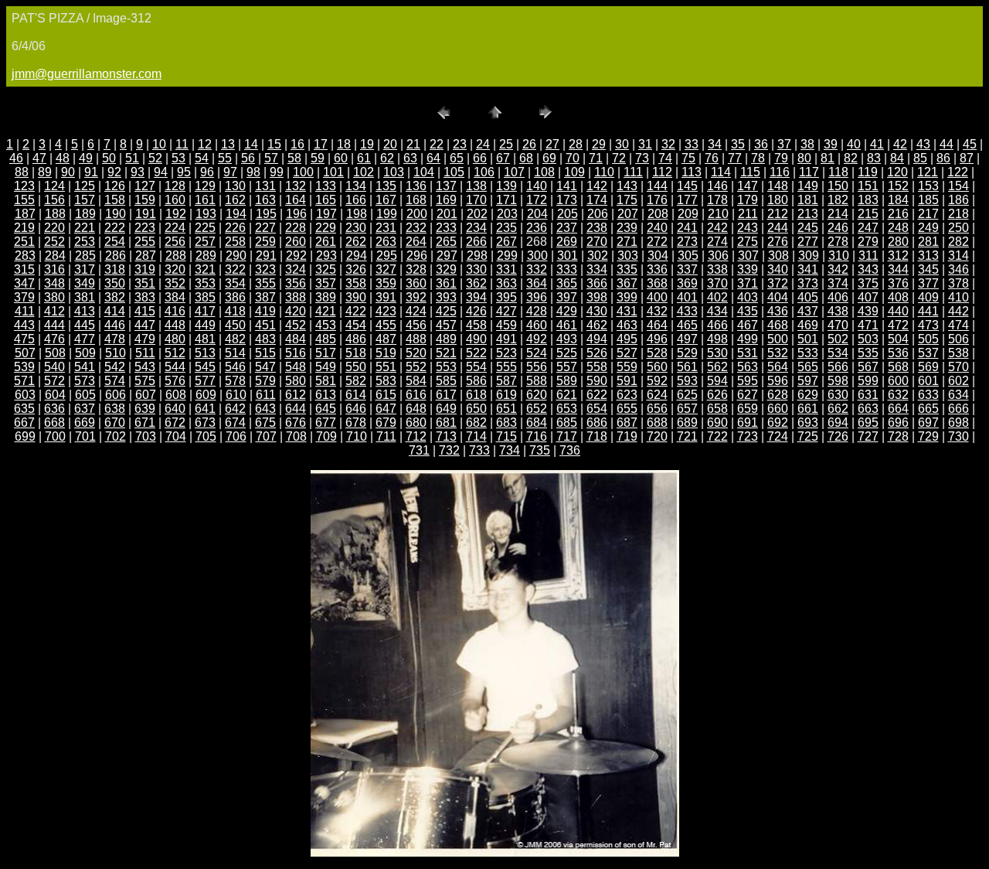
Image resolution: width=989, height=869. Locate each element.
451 (265, 325)
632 (898, 394)
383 (144, 297)
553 (446, 366)
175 (627, 199)
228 (295, 227)
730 (958, 436)
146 (717, 186)
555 (506, 366)
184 (898, 199)
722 (717, 436)
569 (928, 366)
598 (838, 380)
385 (205, 297)
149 (807, 186)
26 (529, 144)
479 (144, 339)
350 (114, 283)
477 (84, 339)
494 (596, 339)
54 (202, 158)
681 (446, 422)
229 (325, 227)
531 (747, 353)
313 (928, 255)
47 (39, 158)
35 (738, 144)
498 (717, 339)
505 (928, 339)
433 (687, 311)
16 (297, 144)
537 (928, 353)
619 (506, 394)
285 (85, 255)
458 (476, 325)
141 (566, 186)
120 (897, 172)
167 (386, 199)
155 (24, 199)
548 (295, 366)
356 (295, 283)
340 (777, 269)
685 (566, 422)
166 (355, 199)
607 (145, 394)
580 (295, 380)
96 (207, 172)
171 (506, 199)
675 (265, 422)
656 (657, 408)
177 (687, 199)
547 (265, 366)
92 (114, 172)
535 (868, 353)
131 (265, 186)
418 (235, 311)
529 (687, 353)
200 (416, 213)
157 (84, 199)
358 (355, 283)
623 (627, 394)
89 (45, 172)
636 (54, 408)
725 (807, 436)
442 (958, 311)
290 (236, 255)
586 (476, 380)
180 (777, 199)
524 (536, 353)
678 (355, 422)
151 (868, 186)
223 (144, 227)
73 (642, 158)
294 (356, 255)
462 (596, 325)
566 (838, 366)
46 (16, 158)
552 (416, 366)
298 (477, 255)
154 (958, 186)
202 (477, 213)
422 (355, 311)
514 (235, 353)
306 (718, 255)
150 (838, 186)
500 (777, 339)
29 (599, 144)
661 (807, 408)
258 (235, 241)
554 (476, 366)
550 (355, 366)
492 (536, 339)
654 (596, 408)
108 (544, 172)
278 (838, 241)
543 (144, 366)
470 (838, 325)
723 (747, 436)
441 (928, 311)
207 (627, 213)
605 (85, 394)
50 (109, 158)
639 (144, 408)
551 (386, 366)
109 (574, 172)
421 (325, 311)
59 (318, 158)
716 (536, 436)
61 (364, 158)
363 (506, 283)
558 (596, 366)
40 (854, 144)
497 (687, 339)
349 (84, 283)
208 (657, 213)
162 (235, 199)
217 (928, 213)
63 (410, 158)
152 (898, 186)
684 (536, 422)
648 (416, 408)
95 (184, 172)
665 (928, 408)
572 (54, 380)
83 (874, 158)
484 (295, 339)
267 (506, 241)
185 (928, 199)
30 (622, 144)
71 (596, 158)
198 (356, 213)
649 (446, 408)
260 (295, 241)
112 (662, 172)
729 (928, 436)
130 (235, 186)
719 (627, 436)
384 (175, 297)
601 (928, 380)
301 (567, 255)
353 (205, 283)
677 (325, 422)
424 (416, 311)
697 (928, 422)
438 (838, 311)
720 (657, 436)
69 (549, 158)
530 (717, 353)
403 (747, 297)
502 (838, 339)
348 (54, 283)
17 (321, 144)
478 (114, 339)
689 (687, 422)
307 (748, 255)
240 (657, 227)
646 (355, 408)
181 (807, 199)
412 (54, 311)
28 (576, 144)
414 (114, 311)
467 (747, 325)
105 (454, 172)
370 (717, 283)
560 (657, 366)
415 (144, 311)
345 (928, 269)
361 (446, 283)
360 (416, 283)
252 (54, 241)
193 (205, 213)
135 (386, 186)
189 (85, 213)
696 (898, 422)
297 (447, 255)
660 (777, 408)
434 (717, 311)
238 (596, 227)
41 (877, 144)
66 (480, 158)
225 (205, 227)
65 (457, 158)
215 (868, 213)
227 (265, 227)
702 (115, 436)
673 (205, 422)
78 (758, 158)
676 (295, 422)
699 (25, 436)
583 (386, 380)
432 (657, 311)
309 (808, 255)
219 (24, 227)
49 (86, 158)
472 (898, 325)
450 (235, 325)
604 (55, 394)
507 (25, 353)
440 (898, 311)
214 (838, 213)
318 (114, 269)
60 (341, 158)
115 (750, 172)
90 (68, 172)
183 (868, 199)
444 (54, 325)
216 (898, 213)
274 (717, 241)
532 (777, 353)
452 (295, 325)
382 (114, 297)
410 (958, 297)
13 (228, 144)
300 (537, 255)
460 (536, 325)
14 (251, 144)
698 (958, 422)
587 (506, 380)
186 (958, 199)
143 (627, 186)
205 (567, 213)
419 (265, 311)
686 (596, 422)
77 (735, 158)
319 (144, 269)
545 (205, 366)
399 (627, 297)
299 (507, 255)
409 (928, 297)
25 (506, 144)
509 (85, 353)
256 (175, 241)
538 (958, 353)
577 (205, 380)
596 (777, 380)
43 (923, 144)
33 (691, 144)
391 (386, 297)
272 (657, 241)
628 (777, 394)
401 (687, 297)
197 (326, 213)
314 (958, 255)
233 (446, 227)
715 (506, 436)
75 (688, 158)
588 (536, 380)
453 (325, 325)
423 (386, 311)
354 (235, 283)
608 (175, 394)
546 (235, 366)
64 (433, 158)
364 (536, 283)
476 (54, 339)
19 (367, 144)
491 (506, 339)
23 (460, 144)
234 (476, 227)
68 (526, 158)
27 (552, 144)
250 (958, 227)
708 (296, 436)
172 (536, 199)
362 (476, 283)
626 (717, 394)
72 (619, 158)
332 (536, 269)
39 (831, 144)
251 (24, 241)
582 (355, 380)
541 (84, 366)
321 (205, 269)
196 (296, 213)
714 (476, 436)
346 (958, 269)
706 (236, 436)
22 (437, 144)
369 (687, 283)
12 (205, 144)
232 (416, 227)
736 (569, 450)
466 (717, 325)
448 (175, 325)
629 (807, 394)
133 (325, 186)
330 (476, 269)
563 (747, 366)
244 (777, 227)
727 (868, 436)
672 (175, 422)
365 (566, 283)
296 (416, 255)
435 (747, 311)
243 (747, 227)
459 (506, 325)
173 (566, 199)
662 (838, 408)
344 (898, 269)
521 (446, 353)
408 (898, 297)
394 (476, 297)
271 (627, 241)
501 (807, 339)
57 (271, 158)
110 (604, 172)
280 (898, 241)
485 (325, 339)
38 (807, 144)
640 (175, 408)
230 (355, 227)
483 (265, 339)
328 (416, 269)
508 (55, 353)
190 (115, 213)
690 (717, 422)
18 (344, 144)
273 (687, 241)
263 (386, 241)
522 (476, 353)
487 (386, 339)
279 (868, 241)
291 (266, 255)
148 (777, 186)
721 (687, 436)
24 (483, 144)
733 (479, 450)
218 (958, 213)
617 (446, 394)
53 (178, 158)
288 (175, 255)
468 (777, 325)
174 (596, 199)
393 (446, 297)
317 (84, 269)
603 (25, 394)
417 (205, 311)
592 (657, 380)
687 (627, 422)
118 (838, 172)
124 (54, 186)
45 (970, 144)
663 (868, 408)
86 (943, 158)
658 (717, 408)
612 (295, 394)
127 (144, 186)
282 (958, 241)
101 (333, 172)
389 (325, 297)
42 (900, 144)
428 (536, 311)
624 (657, 394)
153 (928, 186)
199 (386, 213)
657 (687, 408)
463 (627, 325)
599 (868, 380)
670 (114, 422)
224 (175, 227)
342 (838, 269)
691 (747, 422)
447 (144, 325)
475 (24, 339)
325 (325, 269)
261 (325, 241)
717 (566, 436)
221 (84, 227)
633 (928, 394)
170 (476, 199)
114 (721, 172)
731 (419, 450)
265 (446, 241)
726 (838, 436)
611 (266, 394)
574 (114, 380)
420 (295, 311)
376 (898, 283)
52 (155, 158)
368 (657, 283)
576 (175, 380)
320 (175, 269)
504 (898, 339)
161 (205, 199)
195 (266, 213)
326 (355, 269)
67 (503, 158)
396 (536, 297)
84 (897, 158)
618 (476, 394)
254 (114, 241)
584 (416, 380)
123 (24, 186)
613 (325, 394)
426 (476, 311)
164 (295, 199)
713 (446, 436)
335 (627, 269)
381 (84, 297)
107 (514, 172)
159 (144, 199)
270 (596, 241)
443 (24, 325)
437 (807, 311)
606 (115, 394)
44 (946, 144)
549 (325, 366)
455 (386, 325)
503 (868, 339)
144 (657, 186)
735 (539, 450)
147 (747, 186)
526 (596, 353)
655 (627, 408)
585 (446, 380)
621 (566, 394)
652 (536, 408)
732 (449, 450)
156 (54, 199)
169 (446, 199)
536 (898, 353)
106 (484, 172)
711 (386, 436)
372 (777, 283)
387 (265, 297)
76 (712, 158)
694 (838, 422)
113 (691, 172)
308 (778, 255)
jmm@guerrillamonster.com (86, 73)
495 (627, 339)
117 (809, 172)
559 (627, 366)
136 (416, 186)
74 (665, 158)
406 (838, 297)
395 (506, 297)
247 (868, 227)
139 (506, 186)
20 (390, 144)
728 (898, 436)
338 (717, 269)
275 (747, 241)
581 (325, 380)
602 (958, 380)
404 (777, 297)
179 (747, 199)
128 (175, 186)
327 (386, 269)
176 (657, 199)
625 (687, 394)
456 (416, 325)
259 (265, 241)
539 (24, 366)
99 (277, 172)
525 (566, 353)
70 (572, 158)
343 (868, 269)
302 (597, 255)
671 (144, 422)
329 (446, 269)
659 (747, 408)
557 (566, 366)
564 (777, 366)
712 (416, 436)
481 (205, 339)
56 (248, 158)
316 (54, 269)
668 (54, 422)
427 (506, 311)
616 (416, 394)
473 (928, 325)
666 (958, 408)
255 (144, 241)
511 (145, 353)
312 (898, 255)
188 (55, 213)
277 (807, 241)
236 (536, 227)
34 (715, 144)
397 (566, 297)
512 (175, 353)
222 (114, 227)
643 (265, 408)
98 (253, 172)
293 (326, 255)
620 (536, 394)
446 (114, 325)
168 (416, 199)
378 (958, 283)
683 (506, 422)
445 (84, 325)
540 (54, 366)
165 (325, 199)
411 (25, 311)
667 (24, 422)
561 (687, 366)
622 (596, 394)
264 (416, 241)
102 (363, 172)
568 (898, 366)
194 (236, 213)
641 (205, 408)
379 (24, 297)
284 (55, 255)
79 (781, 158)
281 (928, 241)
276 (777, 241)
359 (386, 283)
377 (928, 283)
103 (393, 172)
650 (476, 408)
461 (566, 325)
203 (507, 213)
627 (747, 394)
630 (838, 394)
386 (235, 297)
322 (235, 269)
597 (807, 380)
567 (868, 366)
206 (597, 213)
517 (325, 353)
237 (566, 227)
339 (747, 269)
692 (777, 422)
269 (566, 241)
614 (355, 394)
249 (928, 227)
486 (355, 339)
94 (161, 172)
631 (868, 394)
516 (295, 353)
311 (868, 255)
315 (24, 269)
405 (807, 297)
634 (958, 394)
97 (230, 172)
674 (235, 422)
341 (807, 269)
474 (958, 325)
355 (265, 283)
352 (175, 283)
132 (295, 186)
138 (476, 186)
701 (85, 436)
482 (235, 339)
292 (296, 255)
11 (182, 144)
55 (225, 158)
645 (325, 408)
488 (416, 339)
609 (205, 394)
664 (898, 408)
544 (175, 366)
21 (413, 144)
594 (717, 380)
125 (84, 186)
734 (509, 450)
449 (205, 325)
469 (807, 325)
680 (416, 422)
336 (657, 269)
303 (627, 255)
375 (868, 283)
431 (627, 311)
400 (657, 297)
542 (114, 366)
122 (957, 172)
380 (54, 297)
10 (159, 144)
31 (645, 144)
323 (265, 269)
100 (303, 172)
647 (386, 408)
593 (687, 380)
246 (838, 227)
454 (355, 325)
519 (386, 353)
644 (295, 408)
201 (447, 213)
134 (355, 186)
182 (838, 199)
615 (386, 394)
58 (294, 158)
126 (114, 186)
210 (718, 213)
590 (596, 380)
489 (446, 339)
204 (537, 213)
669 (84, 422)
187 (25, 213)
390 (355, 297)
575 (144, 380)
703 (145, 436)
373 (807, 283)
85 (920, 158)
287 (145, 255)
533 (807, 353)
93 (137, 172)
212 (777, 213)
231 (386, 227)
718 (596, 436)
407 (868, 297)
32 (668, 144)
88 (22, 172)
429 (566, 311)
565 (807, 366)
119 (868, 172)
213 (807, 213)
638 (114, 408)
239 (627, 227)
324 (295, 269)
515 (265, 353)
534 (838, 353)
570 (958, 366)
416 (175, 311)
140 (536, 186)
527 (627, 353)
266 (476, 241)
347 (24, 283)
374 (838, 283)
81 (827, 158)
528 (657, 353)
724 (777, 436)
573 (84, 380)
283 (25, 255)
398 (596, 297)
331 (506, 269)
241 (687, 227)
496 (657, 339)
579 (265, 380)
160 (175, 199)
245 (807, 227)
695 (868, 422)
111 (633, 172)
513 (205, 353)
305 (688, 255)
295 (386, 255)
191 (145, 213)
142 (596, 186)
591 (627, 380)
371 (747, 283)
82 (851, 158)
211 (748, 213)
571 (24, 380)
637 (84, 408)
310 (838, 255)
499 (747, 339)
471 (868, 325)
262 (355, 241)
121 (927, 172)
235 (506, 227)
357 (325, 283)
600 (898, 380)
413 (84, 311)
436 (777, 311)
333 (566, 269)
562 (717, 366)
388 (295, 297)
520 (416, 353)
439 (868, 311)
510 (115, 353)
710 (356, 436)
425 (446, 311)
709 (326, 436)
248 (898, 227)
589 (566, 380)
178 (717, 199)
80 (804, 158)
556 (536, 366)
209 (688, 213)
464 (657, 325)
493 (566, 339)
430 (596, 311)
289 (205, 255)
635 (24, 408)
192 (175, 213)
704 (175, 436)
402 (717, 297)
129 (205, 186)
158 (114, 199)
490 (476, 339)
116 (780, 172)
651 (506, 408)
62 (387, 158)
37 (784, 144)
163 (265, 199)
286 (115, 255)
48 (63, 158)
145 (687, 186)
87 (967, 158)
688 (657, 422)
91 (91, 172)
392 (416, 297)
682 (476, 422)
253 (84, 241)
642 (235, 408)
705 (205, 436)
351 (144, 283)
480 (175, 339)
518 (355, 353)
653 (566, 408)
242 (717, 227)
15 (274, 144)
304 (657, 255)
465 (687, 325)
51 (132, 158)
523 (506, 353)
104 (423, 172)
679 (386, 422)
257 (205, 241)
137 (446, 186)
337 (687, 269)
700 (55, 436)
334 (596, 269)
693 (807, 422)
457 (446, 325)
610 (236, 394)
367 (627, 283)
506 (958, 339)
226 (235, 227)
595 (747, 380)
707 (266, 436)
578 (235, 380)
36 (761, 144)
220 (54, 227)
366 (596, 283)
